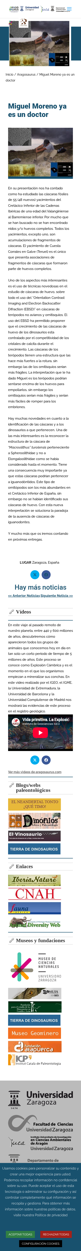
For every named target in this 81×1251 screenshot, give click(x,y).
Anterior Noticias (24, 596)
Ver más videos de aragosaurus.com (34, 772)
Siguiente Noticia (56, 596)
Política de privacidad (51, 1215)
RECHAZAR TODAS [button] (56, 1234)
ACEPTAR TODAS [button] (20, 1234)
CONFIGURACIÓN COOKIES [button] (40, 1243)
